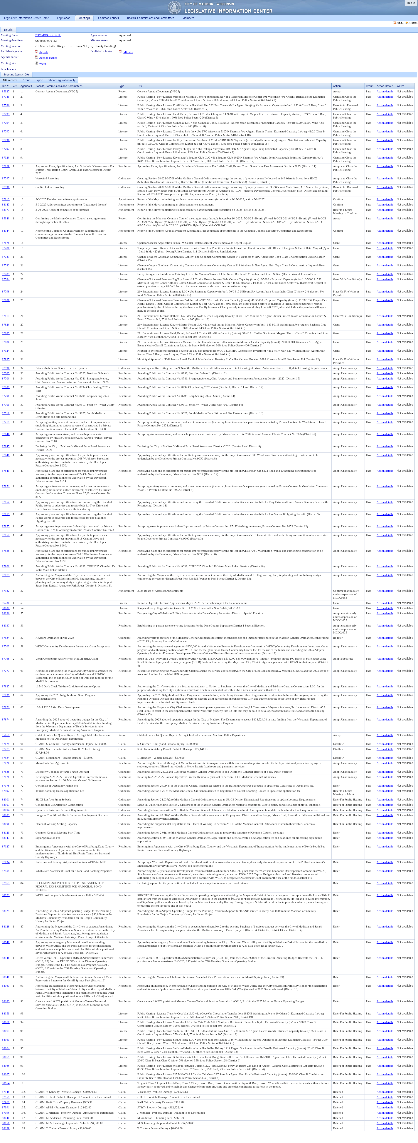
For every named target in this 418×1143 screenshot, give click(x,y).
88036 (6, 613)
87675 (6, 743)
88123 (6, 895)
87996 (6, 1112)
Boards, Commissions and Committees (59, 86)
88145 (6, 204)
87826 (6, 324)
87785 (6, 96)
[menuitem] (10, 80)
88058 (6, 1123)
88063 (6, 1039)
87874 (6, 719)
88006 (6, 824)
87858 (6, 550)
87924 (6, 350)
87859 (6, 166)
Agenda (43, 52)
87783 (6, 274)
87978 (6, 785)
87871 (6, 707)
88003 (6, 804)
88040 (6, 1118)
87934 (6, 862)
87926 (6, 157)
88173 (6, 209)
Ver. (15, 86)
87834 (6, 637)
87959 (6, 870)
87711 (6, 422)
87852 (6, 502)
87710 (6, 413)
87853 (6, 514)
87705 (6, 373)
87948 (6, 1091)
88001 (6, 799)
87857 (6, 535)
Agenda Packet (48, 57)
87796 (6, 140)
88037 (6, 625)
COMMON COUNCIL (48, 35)
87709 (6, 404)
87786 (6, 105)
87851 (6, 486)
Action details (385, 91)
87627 (6, 846)
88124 (6, 910)
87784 (6, 279)
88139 (6, 1128)
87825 (6, 686)
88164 (6, 1083)
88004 (6, 810)
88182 (6, 1001)
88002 (6, 608)
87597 (6, 178)
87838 (6, 771)
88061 (6, 1031)
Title (140, 86)
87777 (6, 670)
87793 (6, 114)
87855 (6, 526)
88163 (6, 985)
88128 (6, 926)
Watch (43, 63)
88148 (6, 977)
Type (121, 86)
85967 (6, 735)
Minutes (128, 52)
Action (337, 86)
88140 (6, 942)
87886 (6, 342)
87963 (6, 883)
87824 (6, 757)
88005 (6, 815)
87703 (6, 646)
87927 (6, 359)
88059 (6, 1013)
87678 (6, 242)
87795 (6, 131)
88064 (6, 1048)
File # (5, 86)
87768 (6, 658)
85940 (6, 218)
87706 (6, 378)
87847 (6, 446)
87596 (6, 368)
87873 (6, 575)
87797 (6, 148)
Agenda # (26, 86)
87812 (6, 199)
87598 (6, 187)
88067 (6, 1074)
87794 (6, 122)
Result (369, 86)
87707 (6, 387)
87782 (6, 265)
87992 (6, 790)
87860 (6, 566)
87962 (6, 1102)
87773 (6, 749)
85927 (6, 91)
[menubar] (39, 80)
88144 (6, 230)
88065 (6, 1057)
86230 (6, 603)
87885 (6, 333)
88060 (6, 1022)
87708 (6, 396)
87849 (6, 470)
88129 (6, 832)
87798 (6, 291)
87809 (6, 300)
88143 (6, 837)
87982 (6, 590)
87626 (6, 763)
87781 (6, 256)
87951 (6, 1097)
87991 (6, 1107)
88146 (6, 957)
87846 (6, 434)
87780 (6, 248)
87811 (6, 316)
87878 (6, 777)
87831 (6, 695)
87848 (6, 455)
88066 (6, 1065)
